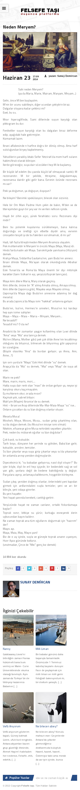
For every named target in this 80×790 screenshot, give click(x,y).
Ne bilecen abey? (47, 726)
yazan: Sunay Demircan (60, 76)
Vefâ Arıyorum (12, 726)
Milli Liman (42, 649)
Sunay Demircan (34, 582)
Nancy (7, 649)
